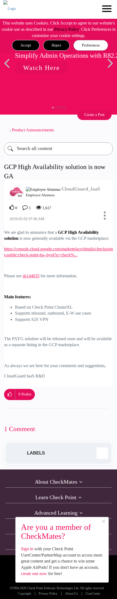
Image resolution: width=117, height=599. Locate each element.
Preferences (91, 45)
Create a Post (94, 115)
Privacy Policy (66, 29)
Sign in (27, 548)
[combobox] (58, 148)
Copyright (24, 593)
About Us (71, 593)
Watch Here (39, 67)
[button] (25, 45)
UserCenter (92, 593)
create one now (34, 573)
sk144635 (31, 276)
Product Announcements (33, 130)
